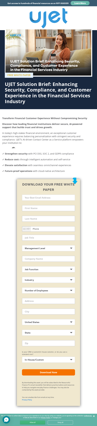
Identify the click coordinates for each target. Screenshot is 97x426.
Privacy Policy (27, 399)
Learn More (80, 3)
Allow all (32, 422)
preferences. (88, 416)
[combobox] (26, 228)
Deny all (60, 422)
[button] (6, 419)
